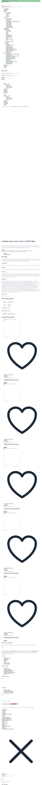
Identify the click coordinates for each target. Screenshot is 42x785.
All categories (6, 8)
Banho (5, 11)
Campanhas (6, 92)
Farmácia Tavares (7, 689)
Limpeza (7, 15)
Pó (6, 40)
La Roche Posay (10, 301)
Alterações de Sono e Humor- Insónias (12, 53)
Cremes (5, 17)
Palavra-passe (4, 75)
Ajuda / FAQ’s (6, 668)
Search (3, 774)
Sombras (7, 42)
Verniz (5, 67)
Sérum (5, 64)
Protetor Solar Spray (9, 50)
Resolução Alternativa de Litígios (9, 672)
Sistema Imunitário (9, 62)
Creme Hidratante (9, 26)
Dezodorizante (6, 28)
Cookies (5, 674)
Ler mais (5, 382)
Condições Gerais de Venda (8, 670)
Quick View (6, 376)
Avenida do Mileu (9, 87)
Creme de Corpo (9, 19)
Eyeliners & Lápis (9, 37)
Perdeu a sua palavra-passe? (6, 78)
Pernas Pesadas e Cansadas (10, 58)
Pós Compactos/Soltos (10, 41)
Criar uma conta (7, 71)
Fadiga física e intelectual (10, 57)
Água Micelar (8, 30)
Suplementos (6, 65)
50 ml (8, 307)
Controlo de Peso (9, 54)
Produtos (5, 89)
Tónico (5, 66)
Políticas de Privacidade (8, 671)
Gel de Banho (8, 12)
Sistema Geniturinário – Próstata (11, 61)
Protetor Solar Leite (9, 47)
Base (7, 32)
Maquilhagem (6, 29)
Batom (7, 33)
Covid (3, 716)
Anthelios (9, 304)
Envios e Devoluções (7, 669)
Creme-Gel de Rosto (9, 27)
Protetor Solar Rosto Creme (11, 48)
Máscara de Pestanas (9, 39)
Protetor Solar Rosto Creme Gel (11, 49)
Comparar (4, 713)
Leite (7, 14)
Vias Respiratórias (9, 63)
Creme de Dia (8, 20)
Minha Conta (4, 773)
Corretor (7, 34)
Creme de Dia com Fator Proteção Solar (13, 21)
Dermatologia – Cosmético (10, 56)
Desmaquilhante (9, 36)
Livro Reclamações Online (8, 673)
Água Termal (8, 31)
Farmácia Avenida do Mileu (8, 691)
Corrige (28, 250)
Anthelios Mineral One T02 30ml (11, 444)
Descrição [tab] (5, 253)
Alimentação (6, 9)
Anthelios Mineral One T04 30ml (11, 573)
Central (7, 88)
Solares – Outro (8, 51)
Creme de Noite (8, 23)
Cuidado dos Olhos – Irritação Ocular (12, 55)
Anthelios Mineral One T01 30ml (11, 379)
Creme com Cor (9, 18)
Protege (31, 250)
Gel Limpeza (8, 13)
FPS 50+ (9, 310)
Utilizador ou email (5, 73)
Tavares (7, 85)
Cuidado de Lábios (9, 35)
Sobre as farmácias (7, 84)
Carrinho (3, 711)
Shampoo (7, 16)
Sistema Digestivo (9, 60)
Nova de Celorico (9, 86)
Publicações (6, 91)
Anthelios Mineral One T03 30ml (11, 637)
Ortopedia (5, 90)
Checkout (4, 712)
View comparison (5, 784)
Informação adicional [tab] (7, 254)
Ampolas (5, 10)
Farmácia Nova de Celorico (8, 692)
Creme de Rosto (9, 25)
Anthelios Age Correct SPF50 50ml (11, 508)
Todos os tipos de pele (11, 313)
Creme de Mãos (8, 22)
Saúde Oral (8, 59)
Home (5, 83)
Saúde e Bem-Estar (7, 52)
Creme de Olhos (9, 24)
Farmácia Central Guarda (8, 690)
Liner (7, 38)
